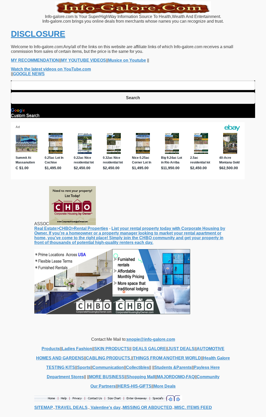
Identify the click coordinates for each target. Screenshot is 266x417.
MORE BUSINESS (106, 377)
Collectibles (137, 367)
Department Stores (65, 377)
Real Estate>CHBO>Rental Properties (71, 228)
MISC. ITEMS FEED (193, 407)
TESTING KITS (60, 367)
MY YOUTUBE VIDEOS (83, 60)
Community (208, 377)
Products (51, 348)
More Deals (165, 386)
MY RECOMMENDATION (35, 60)
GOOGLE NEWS (29, 74)
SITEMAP (43, 407)
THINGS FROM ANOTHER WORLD (167, 358)
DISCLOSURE (38, 34)
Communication (108, 367)
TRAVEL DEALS (71, 407)
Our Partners (103, 386)
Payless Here (207, 367)
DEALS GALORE (149, 348)
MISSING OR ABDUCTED (147, 407)
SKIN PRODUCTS (111, 348)
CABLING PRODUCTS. (108, 358)
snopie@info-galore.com (151, 339)
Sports (83, 367)
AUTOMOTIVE (210, 348)
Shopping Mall (141, 377)
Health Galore (216, 358)
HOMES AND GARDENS (60, 358)
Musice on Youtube (127, 60)
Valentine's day (105, 407)
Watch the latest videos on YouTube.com (51, 69)
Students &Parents (173, 367)
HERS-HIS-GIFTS (134, 386)
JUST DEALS (181, 348)
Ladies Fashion (77, 348)
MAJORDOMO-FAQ (176, 377)
